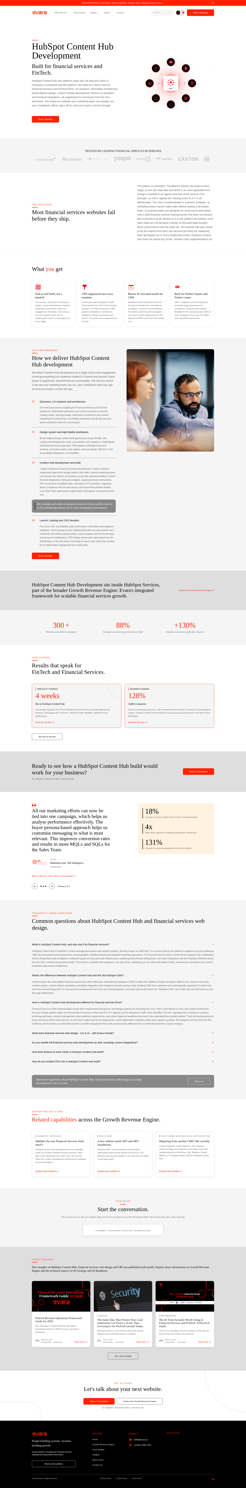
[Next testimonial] (52, 886)
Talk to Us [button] (198, 1081)
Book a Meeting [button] (200, 13)
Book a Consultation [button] (198, 771)
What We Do (60, 13)
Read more (80, 1342)
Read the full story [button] (43, 722)
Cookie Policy (121, 1478)
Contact (120, 13)
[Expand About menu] (113, 13)
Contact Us (97, 1465)
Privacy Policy (106, 1478)
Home (95, 1439)
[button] (180, 12)
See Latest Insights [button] (123, 1356)
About (106, 13)
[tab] (41, 886)
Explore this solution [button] (46, 1171)
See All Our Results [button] (47, 737)
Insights (93, 13)
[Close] (212, 3)
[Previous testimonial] (35, 886)
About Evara (97, 1460)
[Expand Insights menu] (101, 13)
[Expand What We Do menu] (70, 13)
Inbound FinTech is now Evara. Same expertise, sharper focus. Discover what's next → (123, 3)
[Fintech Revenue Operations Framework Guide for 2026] (61, 1296)
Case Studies (79, 13)
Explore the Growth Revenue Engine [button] (195, 590)
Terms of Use (137, 1478)
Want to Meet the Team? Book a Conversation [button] (52, 876)
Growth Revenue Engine (103, 1444)
